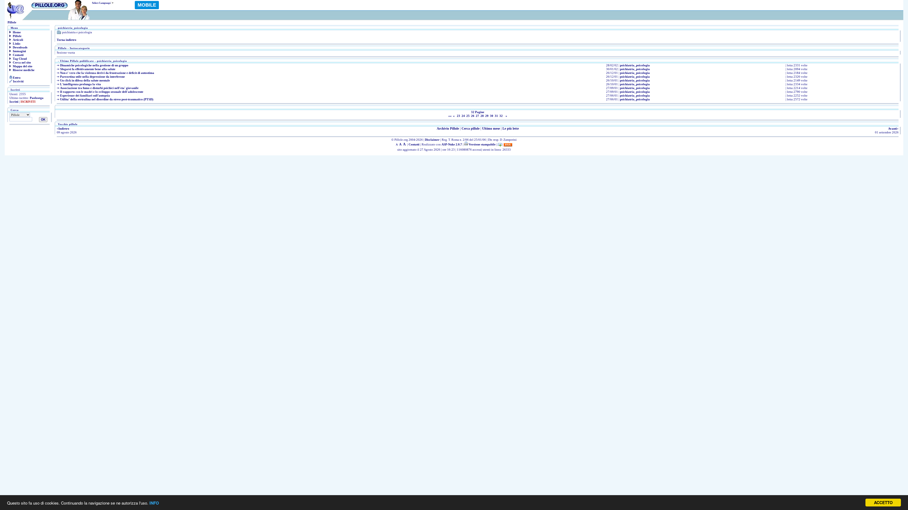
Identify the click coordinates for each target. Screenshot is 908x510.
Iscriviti (18, 81)
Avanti (892, 128)
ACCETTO (883, 502)
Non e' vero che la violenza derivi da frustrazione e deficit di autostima (107, 73)
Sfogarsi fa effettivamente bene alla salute (87, 69)
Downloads (19, 47)
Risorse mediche (23, 70)
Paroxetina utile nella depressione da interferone (92, 76)
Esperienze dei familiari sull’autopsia (85, 95)
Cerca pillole (471, 128)
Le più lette (510, 128)
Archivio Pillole (448, 128)
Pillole (17, 36)
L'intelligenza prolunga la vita (80, 84)
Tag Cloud (19, 58)
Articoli (17, 40)
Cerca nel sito (21, 62)
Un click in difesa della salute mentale (85, 80)
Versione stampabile (482, 144)
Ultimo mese (491, 128)
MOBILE (147, 5)
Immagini (19, 51)
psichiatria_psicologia (635, 65)
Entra (16, 77)
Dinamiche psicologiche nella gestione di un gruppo (94, 65)
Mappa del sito (22, 66)
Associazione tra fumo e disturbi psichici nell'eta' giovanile (99, 88)
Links (16, 43)
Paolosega (37, 98)
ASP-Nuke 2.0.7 (451, 144)
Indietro (63, 128)
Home (16, 32)
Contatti (18, 55)
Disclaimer (432, 139)
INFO (154, 503)
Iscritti (13, 101)
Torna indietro (66, 40)
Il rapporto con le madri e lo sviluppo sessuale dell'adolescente (101, 92)
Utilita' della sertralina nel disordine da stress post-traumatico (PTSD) (106, 99)
